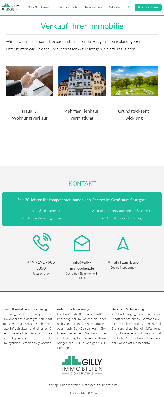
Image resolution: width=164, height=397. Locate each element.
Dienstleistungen (93, 7)
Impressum (109, 385)
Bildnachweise (70, 385)
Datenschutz (91, 385)
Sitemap (52, 385)
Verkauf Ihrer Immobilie (39, 7)
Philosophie (114, 7)
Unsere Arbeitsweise (68, 7)
